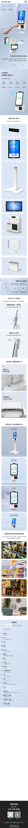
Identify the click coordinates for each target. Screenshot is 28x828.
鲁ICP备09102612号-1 (14, 825)
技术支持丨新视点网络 (14, 826)
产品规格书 (7, 685)
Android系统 (17, 681)
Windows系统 (7, 681)
